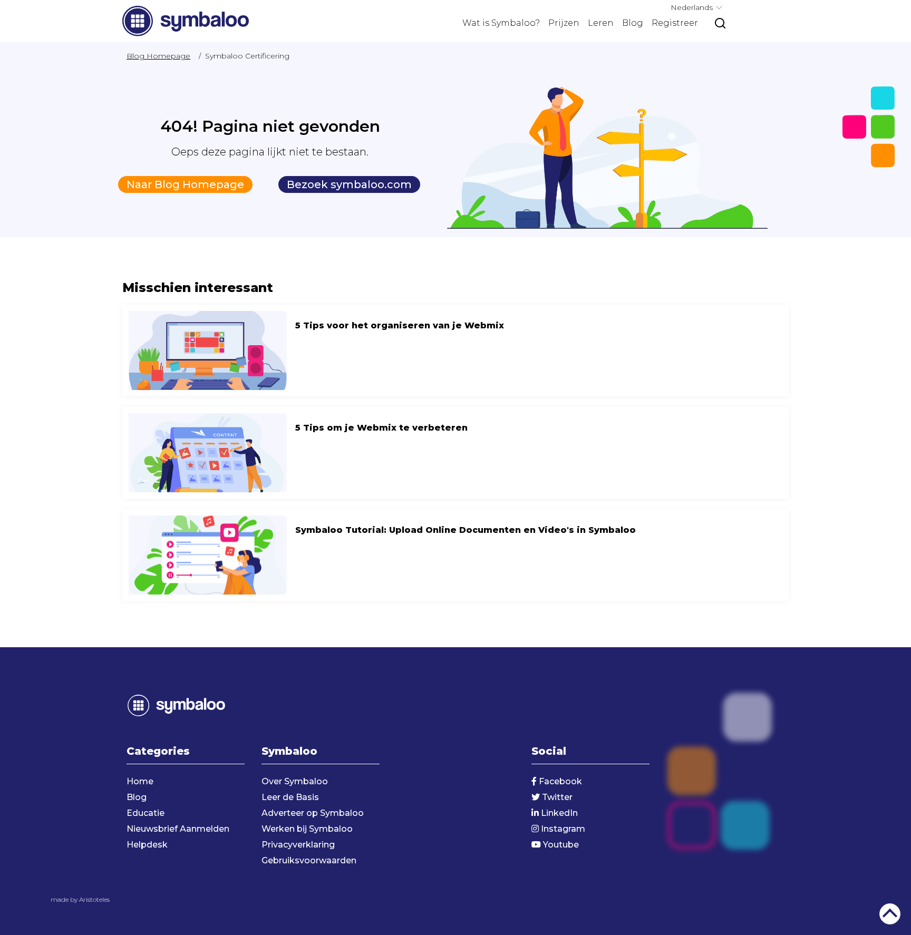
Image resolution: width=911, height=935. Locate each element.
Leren (601, 23)
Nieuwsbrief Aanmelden (178, 829)
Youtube (560, 845)
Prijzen (563, 23)
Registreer (675, 23)
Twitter (556, 797)
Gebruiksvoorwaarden (308, 860)
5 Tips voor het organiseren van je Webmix (455, 350)
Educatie (145, 813)
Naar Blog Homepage (185, 184)
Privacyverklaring (298, 845)
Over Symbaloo (294, 781)
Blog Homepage (158, 56)
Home (140, 781)
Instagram (562, 829)
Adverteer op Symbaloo (312, 813)
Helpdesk (147, 845)
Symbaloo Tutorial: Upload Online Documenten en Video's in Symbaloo (455, 555)
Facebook (559, 781)
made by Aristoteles (80, 899)
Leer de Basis (290, 797)
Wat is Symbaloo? (501, 23)
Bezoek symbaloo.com (349, 184)
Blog (632, 23)
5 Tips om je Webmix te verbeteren (455, 453)
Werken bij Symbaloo (307, 829)
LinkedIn (558, 813)
